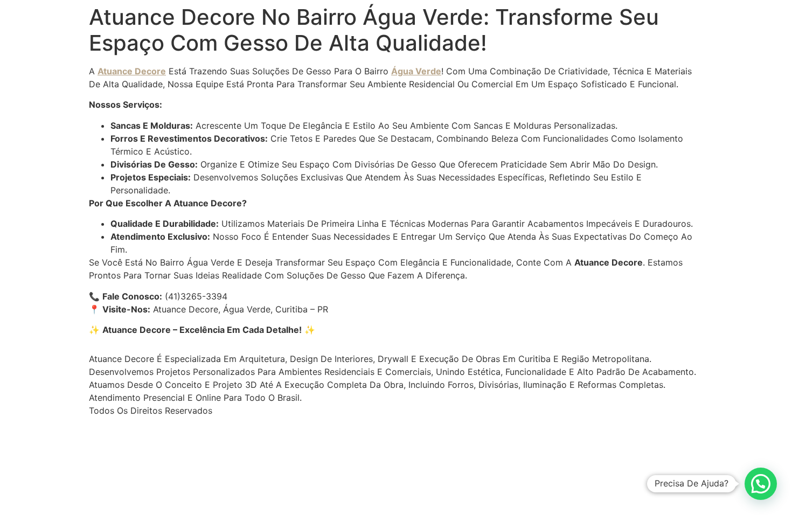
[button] (761, 484)
